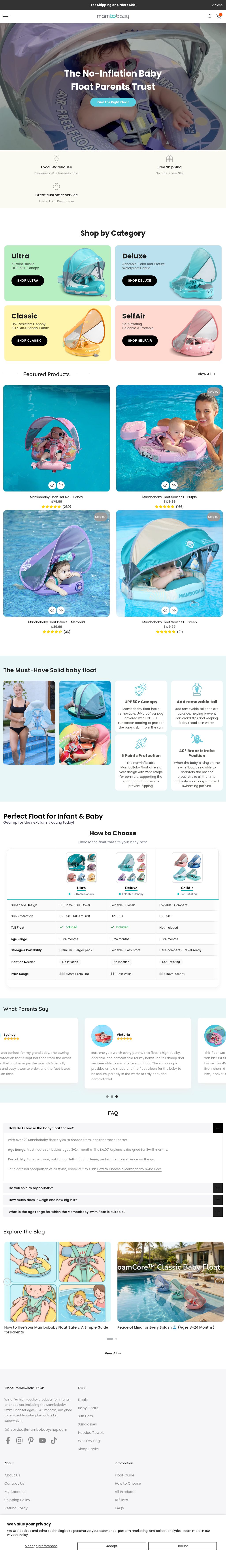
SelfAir (187, 888)
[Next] (219, 1282)
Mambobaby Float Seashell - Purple (169, 497)
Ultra (81, 888)
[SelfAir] (140, 329)
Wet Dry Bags (90, 1440)
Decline (182, 1546)
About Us (12, 1475)
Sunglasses (87, 1424)
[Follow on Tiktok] (53, 1441)
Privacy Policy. (17, 1535)
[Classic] (29, 329)
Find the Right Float (113, 102)
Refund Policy (16, 1508)
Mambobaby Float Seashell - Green (169, 622)
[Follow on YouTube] (42, 1441)
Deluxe (131, 888)
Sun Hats (85, 1416)
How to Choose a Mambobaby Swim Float (129, 1169)
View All (204, 374)
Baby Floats (88, 1408)
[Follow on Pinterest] (30, 1441)
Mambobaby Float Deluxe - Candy (56, 497)
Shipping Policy (17, 1500)
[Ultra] (29, 269)
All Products (125, 1491)
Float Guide (124, 1475)
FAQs (119, 1508)
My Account (14, 1491)
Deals (83, 1399)
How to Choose (128, 1483)
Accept (111, 1546)
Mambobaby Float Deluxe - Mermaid (56, 622)
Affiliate (121, 1500)
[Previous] (7, 1282)
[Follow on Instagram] (19, 1441)
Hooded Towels (91, 1432)
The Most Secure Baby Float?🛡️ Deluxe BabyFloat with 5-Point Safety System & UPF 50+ (70, 1330)
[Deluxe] (140, 269)
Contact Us (14, 1483)
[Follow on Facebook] (7, 1441)
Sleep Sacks (88, 1449)
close (9, 5)
